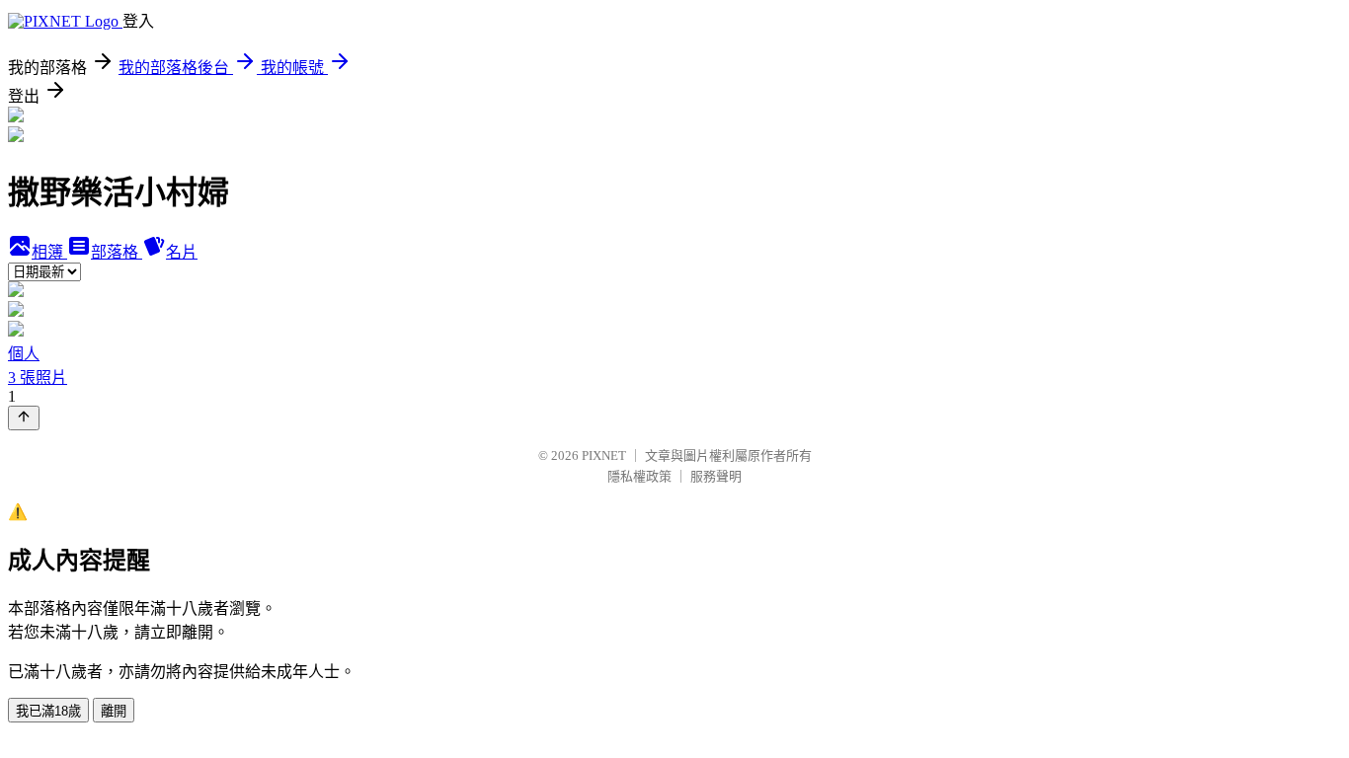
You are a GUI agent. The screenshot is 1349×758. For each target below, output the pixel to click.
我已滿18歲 (48, 711)
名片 (182, 252)
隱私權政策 (639, 476)
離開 (113, 711)
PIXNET (604, 455)
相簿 (49, 252)
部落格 (116, 252)
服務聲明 (716, 476)
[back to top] (24, 418)
